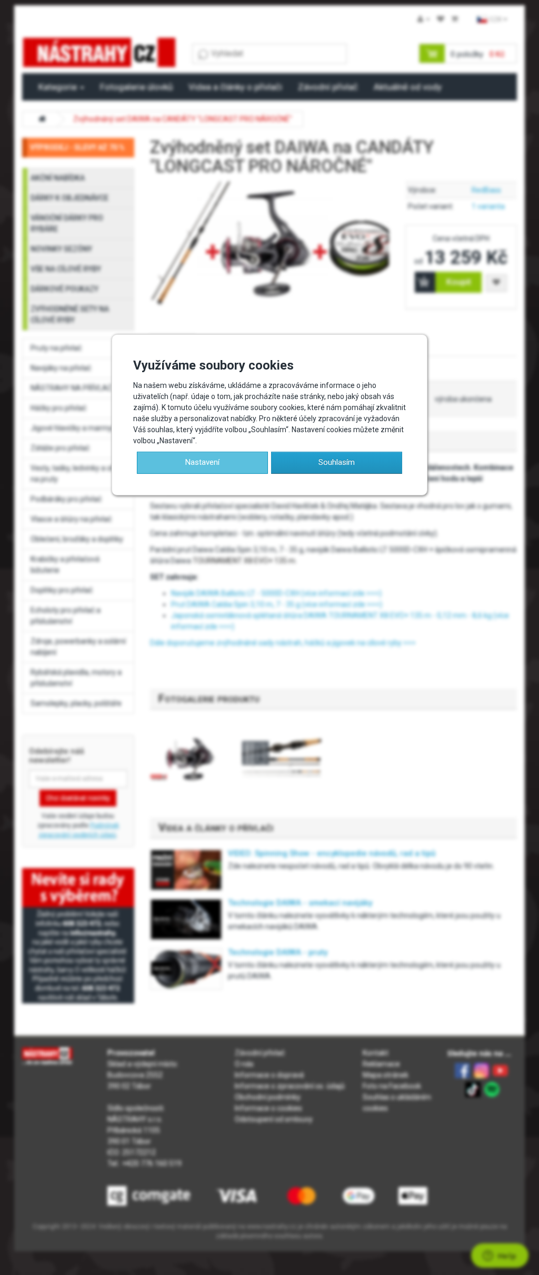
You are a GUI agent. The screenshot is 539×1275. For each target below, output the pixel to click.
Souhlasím (336, 462)
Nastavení (202, 462)
